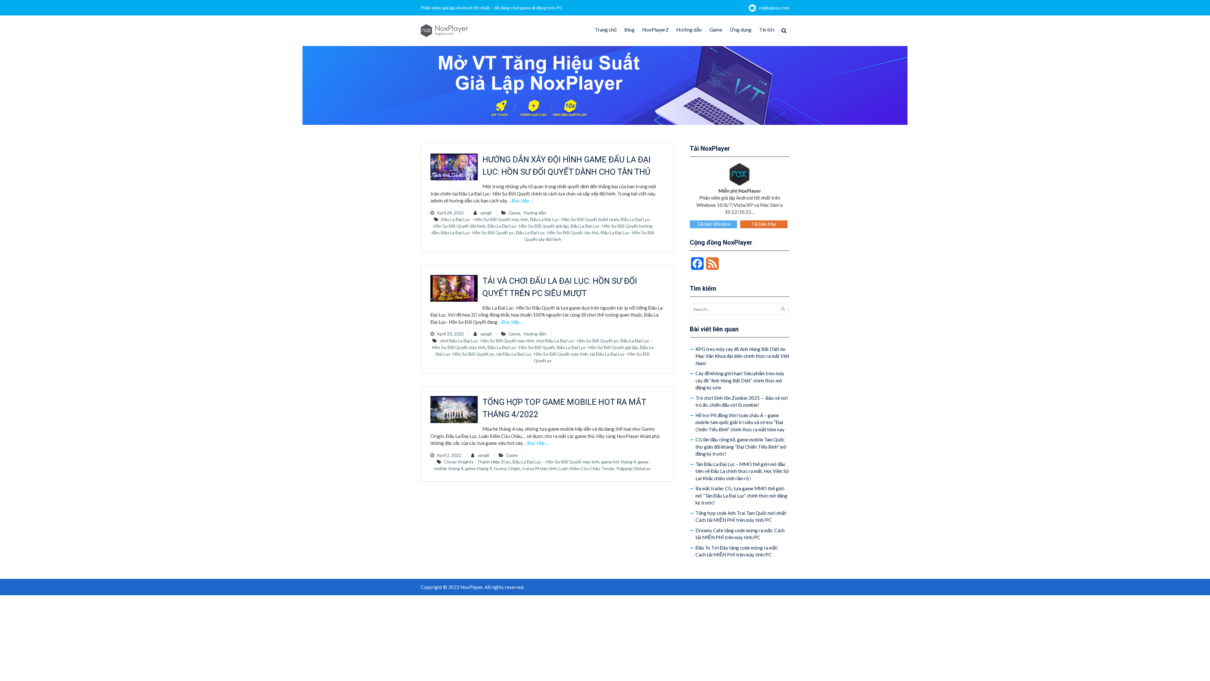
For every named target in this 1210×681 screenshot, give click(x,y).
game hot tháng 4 (618, 461)
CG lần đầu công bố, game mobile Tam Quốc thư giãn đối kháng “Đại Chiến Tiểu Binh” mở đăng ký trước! (740, 447)
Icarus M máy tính (539, 468)
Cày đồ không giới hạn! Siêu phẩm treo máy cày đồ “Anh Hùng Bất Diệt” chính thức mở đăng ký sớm (739, 380)
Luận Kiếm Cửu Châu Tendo (586, 468)
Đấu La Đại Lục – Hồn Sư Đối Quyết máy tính (484, 219)
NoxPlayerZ (655, 29)
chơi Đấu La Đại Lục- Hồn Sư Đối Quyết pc (577, 340)
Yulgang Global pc (633, 468)
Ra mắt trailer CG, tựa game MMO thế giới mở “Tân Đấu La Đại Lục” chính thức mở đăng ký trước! (741, 495)
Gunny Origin (507, 468)
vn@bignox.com (773, 7)
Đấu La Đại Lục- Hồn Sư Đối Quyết (521, 347)
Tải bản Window (713, 224)
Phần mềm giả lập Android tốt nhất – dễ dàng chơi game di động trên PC (492, 7)
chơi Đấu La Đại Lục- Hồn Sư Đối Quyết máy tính (487, 340)
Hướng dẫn (689, 29)
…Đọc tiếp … (520, 200)
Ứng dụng (741, 29)
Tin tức (767, 29)
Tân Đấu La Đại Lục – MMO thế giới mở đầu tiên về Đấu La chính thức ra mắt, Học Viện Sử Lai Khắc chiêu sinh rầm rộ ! (742, 471)
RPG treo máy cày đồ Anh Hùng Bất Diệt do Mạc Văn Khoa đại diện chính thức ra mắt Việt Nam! (742, 356)
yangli (486, 212)
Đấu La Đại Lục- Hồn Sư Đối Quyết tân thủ (557, 232)
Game (715, 29)
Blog (629, 29)
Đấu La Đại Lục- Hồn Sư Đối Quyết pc (477, 232)
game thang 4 (478, 468)
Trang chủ (606, 29)
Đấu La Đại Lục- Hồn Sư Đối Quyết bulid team (574, 219)
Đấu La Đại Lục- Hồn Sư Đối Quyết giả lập (528, 226)
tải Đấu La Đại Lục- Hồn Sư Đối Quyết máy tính (542, 354)
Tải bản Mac (764, 224)
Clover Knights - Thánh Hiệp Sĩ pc (477, 461)
